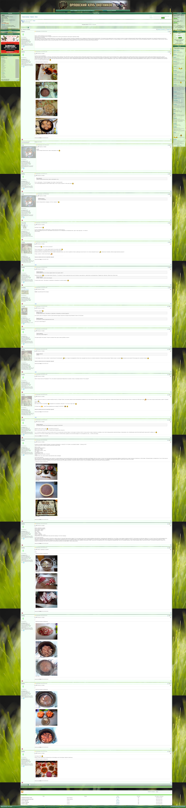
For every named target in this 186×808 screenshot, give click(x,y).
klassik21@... (4, 77)
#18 (170, 547)
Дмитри (175, 57)
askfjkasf (3, 59)
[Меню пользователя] (23, 194)
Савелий (117, 802)
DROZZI (175, 78)
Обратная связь (4, 17)
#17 (170, 523)
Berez (118, 799)
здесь (182, 43)
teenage (3, 63)
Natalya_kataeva (177, 50)
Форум (24, 20)
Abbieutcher (4, 76)
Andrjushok (176, 100)
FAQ (2, 21)
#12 (170, 349)
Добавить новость (5, 27)
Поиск (3, 19)
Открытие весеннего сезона (27, 797)
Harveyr (3, 74)
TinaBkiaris (3, 61)
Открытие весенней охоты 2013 (27, 799)
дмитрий (117, 800)
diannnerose (4, 67)
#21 (170, 751)
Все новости (4, 22)
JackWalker (3, 60)
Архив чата (179, 145)
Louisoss (3, 75)
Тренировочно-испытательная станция (8, 26)
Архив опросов (179, 29)
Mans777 (175, 61)
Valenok (175, 66)
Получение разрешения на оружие (8, 25)
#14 (170, 394)
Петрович (118, 803)
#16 (170, 440)
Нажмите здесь (178, 40)
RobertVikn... (4, 62)
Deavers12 (3, 68)
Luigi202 (3, 66)
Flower (3, 71)
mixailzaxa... (4, 73)
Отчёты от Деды (25, 803)
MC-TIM (117, 797)
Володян (3, 72)
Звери (34, 20)
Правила (32, 16)
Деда (174, 109)
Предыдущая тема (92, 789)
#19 (170, 615)
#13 (170, 374)
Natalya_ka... (4, 65)
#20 (170, 683)
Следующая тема (100, 789)
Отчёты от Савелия (25, 802)
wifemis (3, 64)
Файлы (3, 20)
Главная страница (25, 16)
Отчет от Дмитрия (25, 800)
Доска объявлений (5, 18)
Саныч (175, 132)
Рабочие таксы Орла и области (7, 16)
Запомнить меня (166, 16)
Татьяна (175, 84)
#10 (170, 306)
